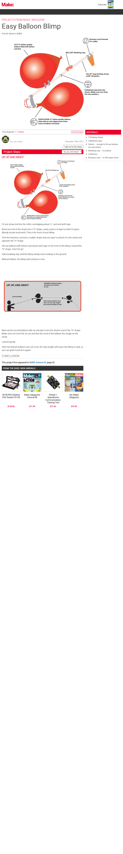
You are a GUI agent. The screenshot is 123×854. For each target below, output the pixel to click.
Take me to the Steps (73, 146)
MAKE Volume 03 (37, 362)
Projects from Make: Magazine (23, 19)
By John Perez (16, 141)
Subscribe (102, 4)
